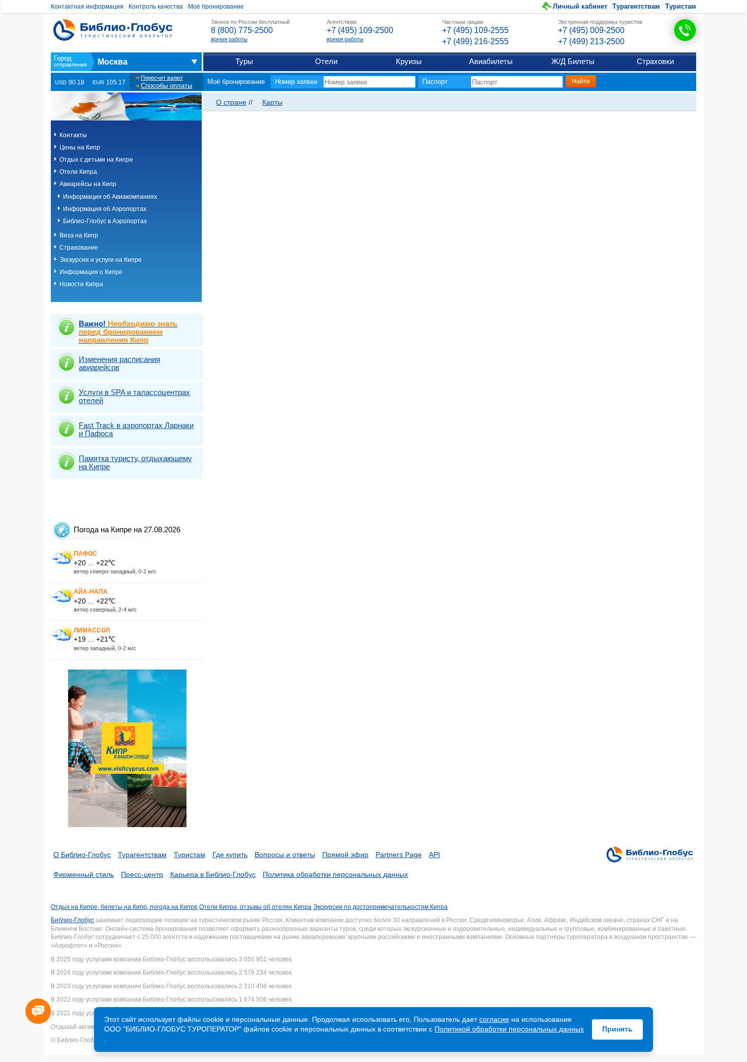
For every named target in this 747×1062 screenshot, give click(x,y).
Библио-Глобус (72, 920)
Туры (244, 61)
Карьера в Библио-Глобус (213, 874)
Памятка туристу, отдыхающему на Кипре (135, 462)
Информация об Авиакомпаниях (110, 196)
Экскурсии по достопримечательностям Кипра (380, 907)
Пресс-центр (142, 874)
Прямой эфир (345, 855)
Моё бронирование (216, 6)
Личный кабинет (580, 6)
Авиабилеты (491, 61)
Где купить (229, 855)
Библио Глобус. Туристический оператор (113, 30)
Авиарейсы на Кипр (87, 184)
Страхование (78, 247)
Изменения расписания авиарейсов (119, 363)
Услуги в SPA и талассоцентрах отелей (134, 396)
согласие (494, 1019)
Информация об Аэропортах (104, 209)
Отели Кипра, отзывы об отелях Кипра (255, 907)
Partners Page (399, 855)
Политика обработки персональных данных (335, 874)
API (434, 855)
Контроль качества (156, 6)
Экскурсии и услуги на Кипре (100, 259)
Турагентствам (636, 6)
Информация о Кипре (90, 272)
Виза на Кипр (78, 235)
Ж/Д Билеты (573, 61)
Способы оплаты (166, 85)
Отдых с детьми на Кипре (96, 159)
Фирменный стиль (83, 874)
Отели (326, 61)
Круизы (409, 61)
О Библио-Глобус (82, 855)
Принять (617, 1029)
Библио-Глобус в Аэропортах (105, 221)
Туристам (680, 6)
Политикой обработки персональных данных (509, 1029)
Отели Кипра (78, 171)
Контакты (73, 135)
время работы (229, 39)
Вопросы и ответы (285, 855)
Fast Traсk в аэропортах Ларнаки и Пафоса (136, 429)
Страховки (655, 61)
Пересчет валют (162, 78)
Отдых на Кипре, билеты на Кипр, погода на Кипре (124, 907)
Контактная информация (87, 6)
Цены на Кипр (79, 147)
